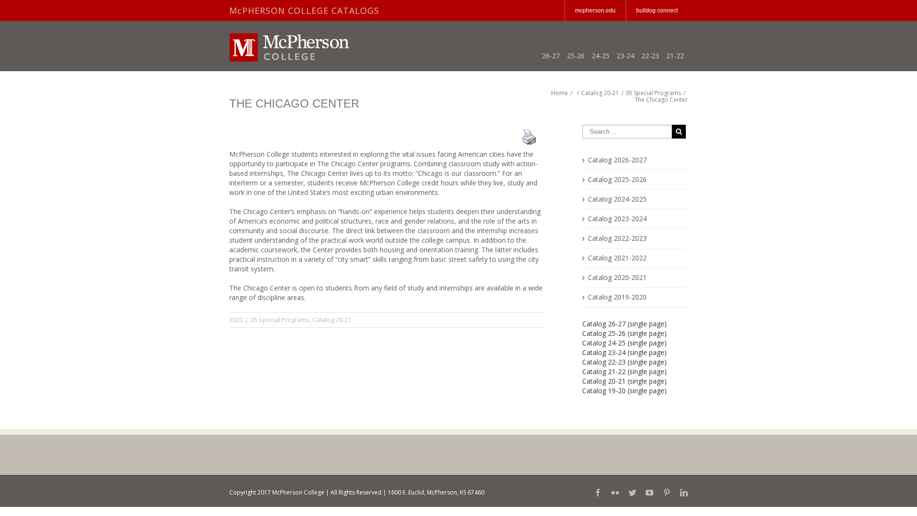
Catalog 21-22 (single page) (624, 371)
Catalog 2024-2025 (617, 199)
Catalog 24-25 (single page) (624, 342)
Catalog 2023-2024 (617, 218)
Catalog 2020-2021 (617, 277)
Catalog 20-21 (331, 319)
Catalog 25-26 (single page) (624, 333)
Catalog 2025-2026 (617, 179)
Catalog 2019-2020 (617, 296)
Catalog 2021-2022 (617, 257)
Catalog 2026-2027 (617, 159)
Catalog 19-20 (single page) (624, 390)
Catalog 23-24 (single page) (624, 352)
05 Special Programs (280, 319)
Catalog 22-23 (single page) (624, 361)
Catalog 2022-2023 (617, 238)
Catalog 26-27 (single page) (624, 323)
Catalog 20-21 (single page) (624, 381)
